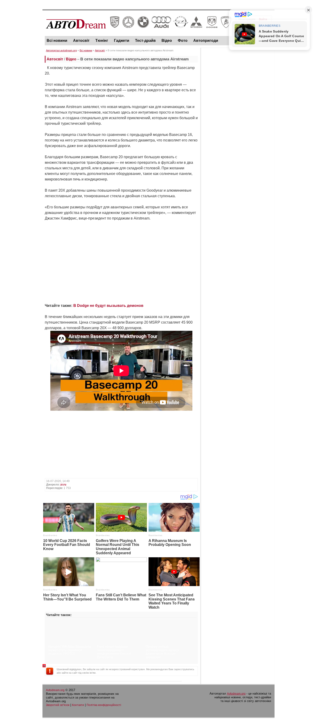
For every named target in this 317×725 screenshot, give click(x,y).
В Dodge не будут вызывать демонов (108, 306)
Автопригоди (205, 41)
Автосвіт (81, 41)
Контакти (78, 705)
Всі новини (57, 41)
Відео (167, 41)
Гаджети (121, 41)
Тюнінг (101, 41)
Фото (183, 41)
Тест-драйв (145, 41)
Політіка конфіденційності (104, 705)
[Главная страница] (139, 32)
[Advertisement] (237, 120)
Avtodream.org (55, 690)
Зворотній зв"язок (57, 705)
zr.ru (63, 484)
